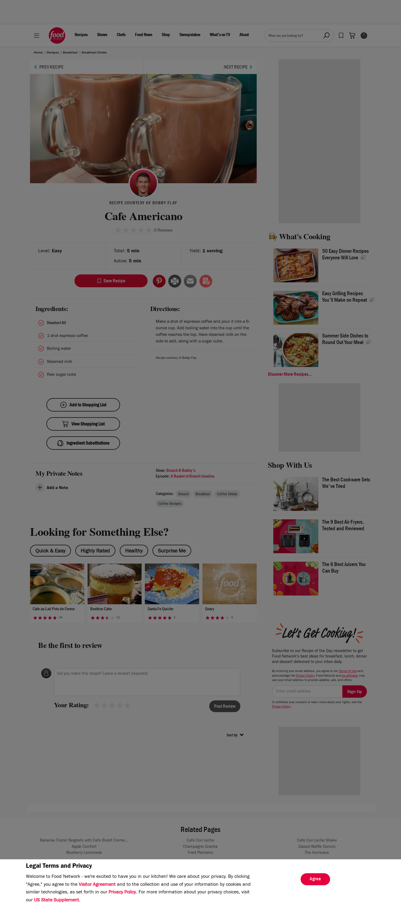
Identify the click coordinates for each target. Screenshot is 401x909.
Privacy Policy (122, 892)
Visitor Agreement (97, 885)
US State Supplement (56, 900)
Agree (315, 879)
